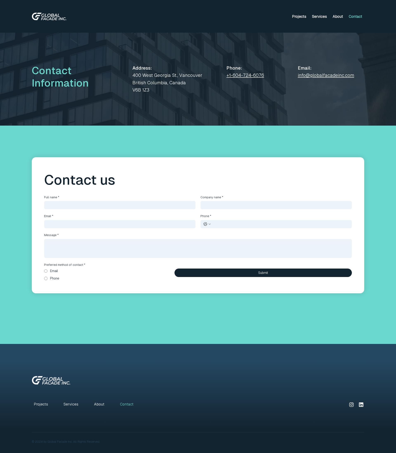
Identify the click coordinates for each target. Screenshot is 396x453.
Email (48, 216)
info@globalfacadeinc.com (326, 75)
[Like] (351, 404)
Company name (211, 197)
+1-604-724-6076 (245, 75)
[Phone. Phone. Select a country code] (207, 224)
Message (51, 235)
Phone (205, 216)
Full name (51, 197)
